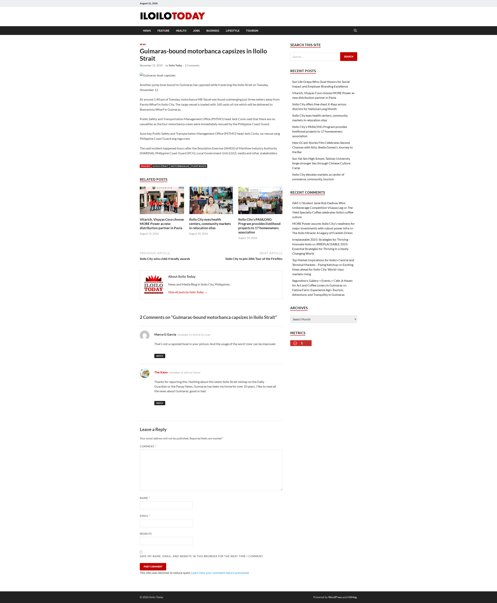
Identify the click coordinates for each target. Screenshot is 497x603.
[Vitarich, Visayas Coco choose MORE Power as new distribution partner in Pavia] (162, 201)
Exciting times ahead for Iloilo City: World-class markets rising (322, 269)
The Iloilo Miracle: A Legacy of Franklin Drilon (322, 233)
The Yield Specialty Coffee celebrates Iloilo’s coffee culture (322, 212)
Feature (163, 30)
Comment (148, 446)
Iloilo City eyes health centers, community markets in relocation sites (210, 223)
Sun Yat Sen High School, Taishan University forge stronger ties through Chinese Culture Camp (321, 163)
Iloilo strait (160, 166)
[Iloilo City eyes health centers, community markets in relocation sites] (211, 201)
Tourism (252, 30)
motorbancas (180, 166)
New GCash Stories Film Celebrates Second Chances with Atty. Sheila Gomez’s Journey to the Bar (322, 147)
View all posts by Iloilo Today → (188, 292)
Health (181, 30)
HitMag (352, 597)
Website (146, 533)
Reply (159, 355)
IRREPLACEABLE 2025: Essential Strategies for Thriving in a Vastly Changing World (320, 248)
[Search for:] (323, 56)
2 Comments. (192, 65)
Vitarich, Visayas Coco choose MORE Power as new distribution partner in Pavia (162, 223)
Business (212, 30)
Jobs (196, 30)
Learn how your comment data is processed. (220, 572)
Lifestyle (232, 30)
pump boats (198, 166)
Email (145, 515)
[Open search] (355, 30)
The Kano (161, 372)
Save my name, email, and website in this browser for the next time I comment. (202, 556)
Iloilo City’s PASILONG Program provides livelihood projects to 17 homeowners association (259, 225)
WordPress (335, 597)
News (147, 30)
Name (145, 498)
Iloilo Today (175, 65)
